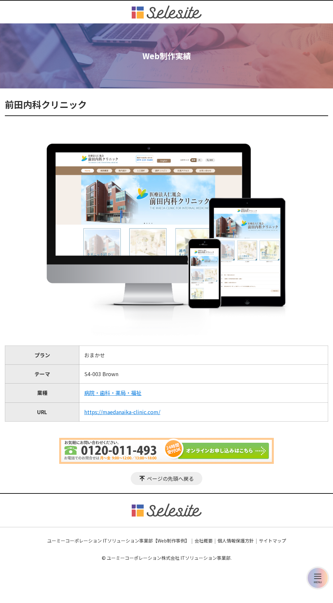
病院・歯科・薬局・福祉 (112, 393)
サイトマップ (272, 540)
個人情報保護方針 (236, 540)
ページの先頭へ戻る (170, 478)
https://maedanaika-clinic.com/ (122, 412)
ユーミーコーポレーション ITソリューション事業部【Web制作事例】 (118, 540)
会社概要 (203, 540)
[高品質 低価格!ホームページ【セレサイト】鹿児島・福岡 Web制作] (167, 12)
